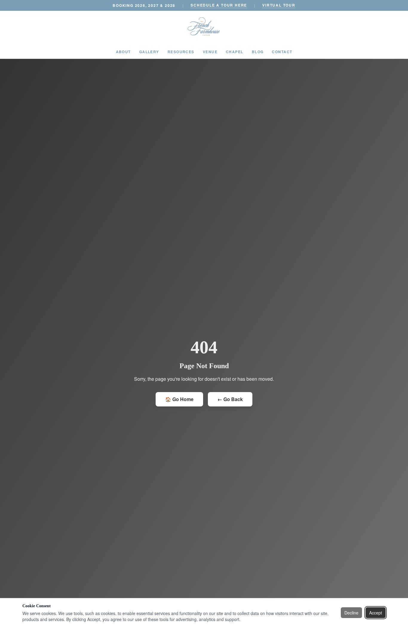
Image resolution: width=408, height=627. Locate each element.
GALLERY (149, 51)
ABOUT (123, 51)
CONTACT (282, 51)
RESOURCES (181, 51)
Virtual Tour (278, 5)
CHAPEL (234, 51)
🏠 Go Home (179, 399)
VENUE (210, 51)
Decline (351, 613)
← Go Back (230, 399)
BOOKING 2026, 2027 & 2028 (144, 5)
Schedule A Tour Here (219, 5)
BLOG (258, 51)
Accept (375, 613)
